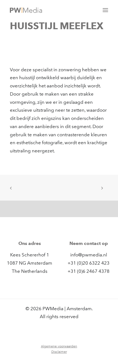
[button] (105, 10)
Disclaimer (59, 352)
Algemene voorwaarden (59, 346)
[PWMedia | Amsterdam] (26, 10)
